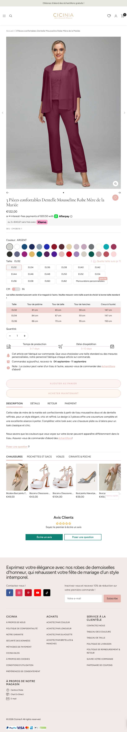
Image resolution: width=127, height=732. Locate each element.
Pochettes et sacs (39, 456)
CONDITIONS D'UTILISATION (19, 665)
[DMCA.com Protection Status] (43, 727)
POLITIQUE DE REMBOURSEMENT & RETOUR (103, 651)
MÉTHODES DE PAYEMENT (18, 647)
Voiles (60, 456)
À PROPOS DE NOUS (15, 622)
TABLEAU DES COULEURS (99, 632)
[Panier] (122, 15)
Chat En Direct (17, 694)
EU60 (47, 281)
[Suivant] (119, 193)
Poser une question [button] (83, 537)
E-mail (13, 698)
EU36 (47, 267)
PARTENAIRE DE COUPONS (99, 665)
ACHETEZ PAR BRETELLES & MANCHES (59, 642)
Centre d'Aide (17, 690)
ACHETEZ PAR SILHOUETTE (59, 634)
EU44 (14, 274)
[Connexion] (115, 16)
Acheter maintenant (63, 393)
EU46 (30, 274)
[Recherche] (10, 15)
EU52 (80, 274)
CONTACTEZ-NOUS (96, 625)
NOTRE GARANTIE (14, 634)
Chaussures (14, 456)
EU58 (30, 281)
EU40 (81, 267)
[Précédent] (7, 193)
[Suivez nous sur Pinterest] (28, 592)
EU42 (97, 267)
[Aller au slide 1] (63, 192)
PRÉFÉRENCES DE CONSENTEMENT (23, 671)
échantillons (108, 366)
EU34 (30, 267)
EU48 (47, 274)
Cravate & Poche (80, 456)
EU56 (14, 281)
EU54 (97, 274)
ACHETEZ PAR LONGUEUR (58, 628)
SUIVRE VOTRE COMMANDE (100, 659)
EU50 (64, 274)
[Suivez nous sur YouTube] (37, 592)
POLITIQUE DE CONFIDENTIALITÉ (22, 628)
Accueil (9, 31)
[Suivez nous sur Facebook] (9, 592)
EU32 (14, 267)
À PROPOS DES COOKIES (18, 659)
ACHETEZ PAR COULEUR (58, 622)
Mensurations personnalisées (91, 280)
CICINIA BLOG (13, 653)
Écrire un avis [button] (44, 537)
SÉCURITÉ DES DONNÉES (18, 641)
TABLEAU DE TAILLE (96, 638)
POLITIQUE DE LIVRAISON (99, 644)
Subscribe (112, 598)
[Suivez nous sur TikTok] (46, 592)
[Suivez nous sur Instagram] (18, 592)
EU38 (64, 267)
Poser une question (17, 446)
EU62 (64, 281)
